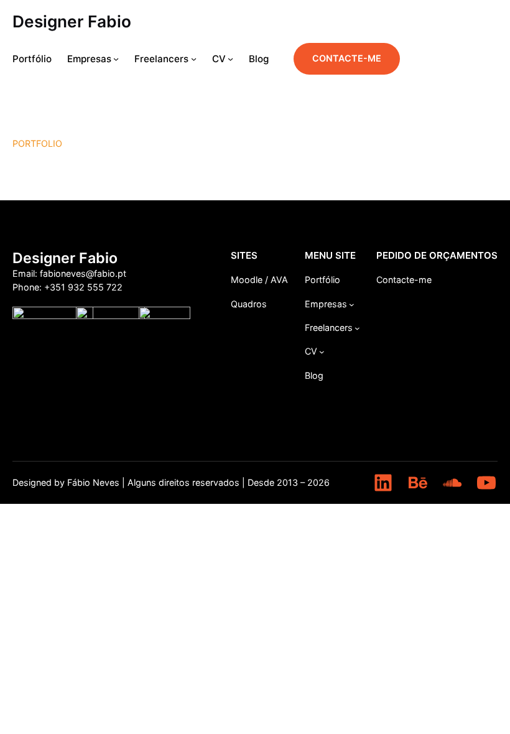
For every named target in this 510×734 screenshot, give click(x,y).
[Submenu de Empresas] (116, 59)
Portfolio (37, 143)
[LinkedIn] (383, 483)
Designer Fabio (71, 21)
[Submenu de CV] (230, 59)
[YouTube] (486, 483)
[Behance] (418, 483)
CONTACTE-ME (346, 58)
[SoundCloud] (452, 483)
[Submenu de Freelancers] (194, 59)
